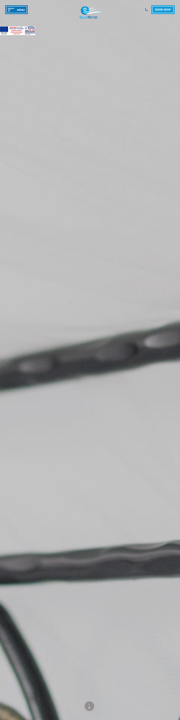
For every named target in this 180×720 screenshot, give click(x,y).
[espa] (17, 31)
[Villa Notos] (90, 18)
